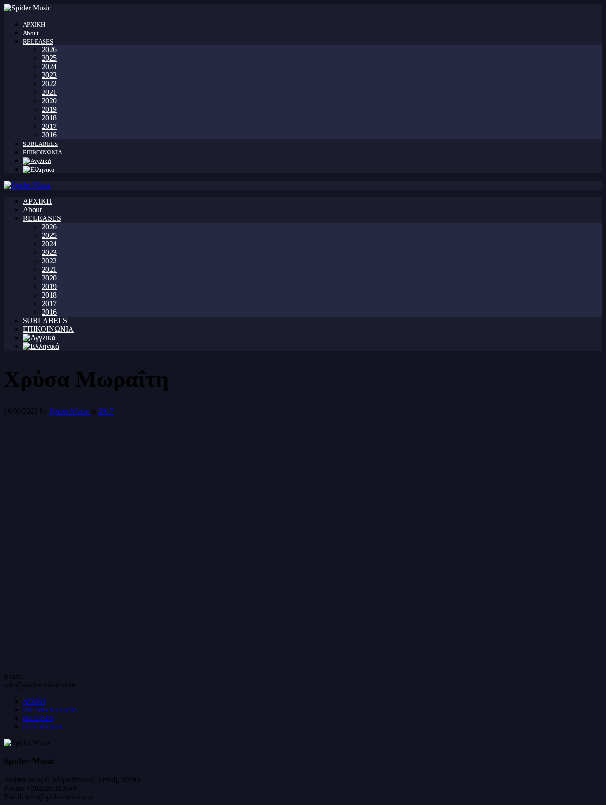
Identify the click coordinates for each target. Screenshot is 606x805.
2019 (49, 109)
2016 (49, 135)
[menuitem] (37, 160)
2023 (49, 75)
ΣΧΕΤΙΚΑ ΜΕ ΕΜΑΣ (50, 710)
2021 (49, 92)
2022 (49, 84)
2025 (49, 58)
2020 (49, 101)
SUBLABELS (40, 143)
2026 (49, 49)
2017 (49, 126)
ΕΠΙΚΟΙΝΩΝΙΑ (42, 152)
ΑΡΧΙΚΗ (34, 24)
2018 (49, 118)
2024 (49, 67)
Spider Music (70, 411)
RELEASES (38, 41)
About (31, 32)
